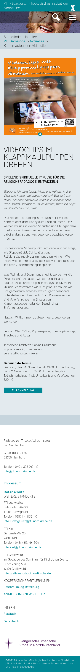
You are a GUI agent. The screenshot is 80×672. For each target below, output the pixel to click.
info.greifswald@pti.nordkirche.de (27, 573)
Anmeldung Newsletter (24, 594)
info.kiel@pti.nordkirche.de (22, 547)
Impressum (13, 483)
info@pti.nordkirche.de (19, 471)
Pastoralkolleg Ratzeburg (21, 587)
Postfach (10, 614)
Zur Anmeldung (23, 390)
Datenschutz (14, 492)
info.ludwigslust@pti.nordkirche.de (28, 521)
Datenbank (11, 621)
